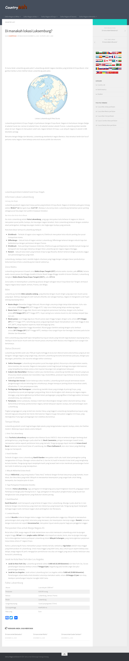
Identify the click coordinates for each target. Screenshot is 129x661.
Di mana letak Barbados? (13, 634)
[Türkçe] (100, 73)
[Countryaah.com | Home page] (16, 7)
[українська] (103, 73)
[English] (107, 73)
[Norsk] (103, 66)
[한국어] (116, 62)
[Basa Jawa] (110, 62)
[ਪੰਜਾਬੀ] (110, 66)
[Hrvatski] (97, 62)
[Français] (113, 58)
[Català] (107, 54)
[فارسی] (107, 58)
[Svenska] (113, 69)
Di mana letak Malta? (40, 634)
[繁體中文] (116, 73)
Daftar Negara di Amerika (87, 17)
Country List (10, 22)
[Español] (100, 58)
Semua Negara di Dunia (12, 657)
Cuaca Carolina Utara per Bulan (107, 121)
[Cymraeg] (113, 54)
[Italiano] (103, 62)
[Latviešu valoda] (97, 66)
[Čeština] (110, 54)
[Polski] (113, 66)
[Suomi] (110, 58)
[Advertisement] (47, 53)
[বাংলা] (103, 54)
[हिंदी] (120, 58)
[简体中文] (113, 73)
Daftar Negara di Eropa (48, 17)
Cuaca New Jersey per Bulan (106, 107)
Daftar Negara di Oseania (68, 17)
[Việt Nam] (110, 73)
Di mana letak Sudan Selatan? (71, 634)
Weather (100, 94)
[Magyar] (100, 62)
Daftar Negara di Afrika (12, 17)
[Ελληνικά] (97, 58)
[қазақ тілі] (113, 62)
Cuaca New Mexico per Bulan (106, 111)
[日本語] (107, 62)
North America (102, 89)
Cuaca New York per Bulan (106, 116)
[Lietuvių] (120, 62)
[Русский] (100, 69)
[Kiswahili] (116, 69)
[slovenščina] (107, 69)
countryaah (12, 36)
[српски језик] (110, 69)
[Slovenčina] (103, 69)
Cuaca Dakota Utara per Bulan (107, 125)
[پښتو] (116, 66)
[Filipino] (97, 73)
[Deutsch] (120, 54)
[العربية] (97, 54)
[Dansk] (116, 54)
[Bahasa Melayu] (100, 66)
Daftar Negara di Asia (30, 17)
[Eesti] (103, 58)
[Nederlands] (107, 66)
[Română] (97, 69)
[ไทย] (120, 69)
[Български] (100, 54)
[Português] (120, 66)
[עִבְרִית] (116, 58)
